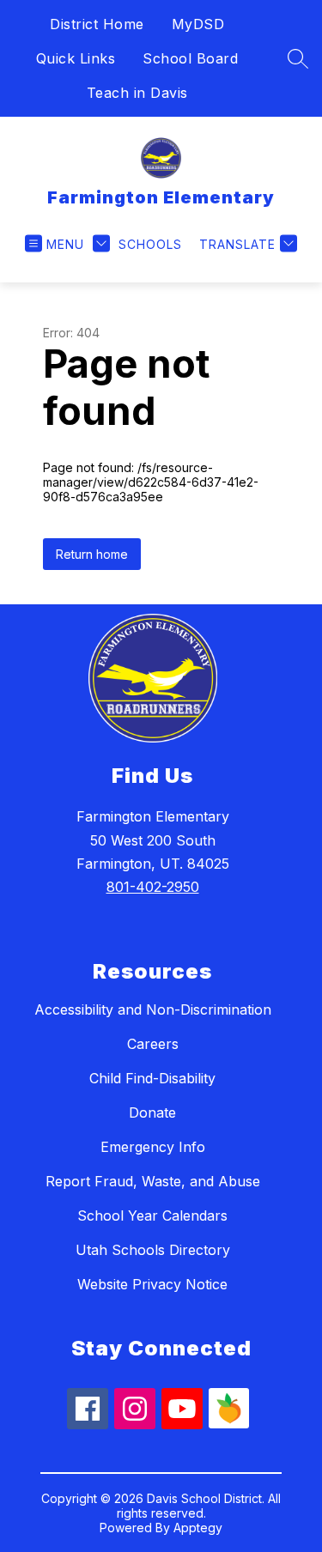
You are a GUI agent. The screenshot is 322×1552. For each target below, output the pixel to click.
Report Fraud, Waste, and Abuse (153, 1181)
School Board (190, 58)
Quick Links (76, 58)
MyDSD (198, 24)
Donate (152, 1112)
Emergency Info (152, 1146)
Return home (92, 554)
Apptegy (197, 1527)
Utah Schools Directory (153, 1249)
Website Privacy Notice (152, 1284)
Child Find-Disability (152, 1078)
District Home (97, 24)
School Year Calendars (152, 1215)
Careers (153, 1043)
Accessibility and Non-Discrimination (152, 1009)
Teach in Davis (137, 92)
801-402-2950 (152, 886)
